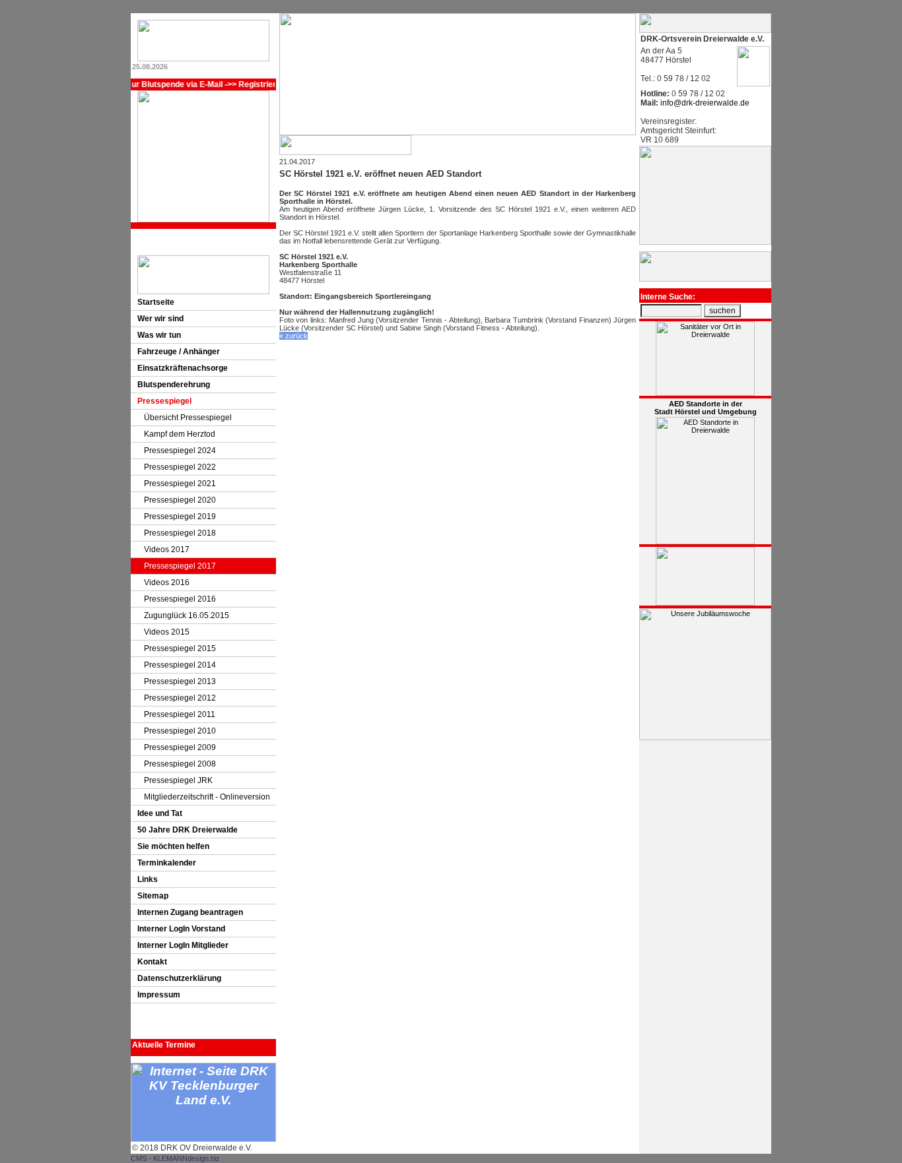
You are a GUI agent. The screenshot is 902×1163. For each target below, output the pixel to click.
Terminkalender (166, 862)
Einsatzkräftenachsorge (182, 368)
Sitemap (152, 895)
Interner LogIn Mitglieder (182, 945)
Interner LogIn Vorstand (181, 928)
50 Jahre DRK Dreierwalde (187, 829)
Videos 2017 (167, 549)
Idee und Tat (159, 813)
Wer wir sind (160, 318)
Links (147, 879)
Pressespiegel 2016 (180, 599)
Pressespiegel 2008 (180, 764)
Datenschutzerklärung (179, 978)
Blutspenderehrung (173, 384)
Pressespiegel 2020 (180, 500)
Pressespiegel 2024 (180, 450)
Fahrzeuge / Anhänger (178, 351)
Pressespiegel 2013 (180, 681)
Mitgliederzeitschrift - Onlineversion (207, 797)
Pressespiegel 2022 (180, 467)
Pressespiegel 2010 (180, 731)
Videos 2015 (167, 632)
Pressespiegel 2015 (180, 648)
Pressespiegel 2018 (180, 533)
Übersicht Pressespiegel (188, 417)
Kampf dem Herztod (179, 434)
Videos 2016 (167, 582)
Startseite (155, 302)
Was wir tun (159, 335)
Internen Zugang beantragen (190, 912)
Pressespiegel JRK (178, 780)
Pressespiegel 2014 (180, 665)
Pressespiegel (164, 401)
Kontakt (152, 961)
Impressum (158, 994)
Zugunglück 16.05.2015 (186, 615)
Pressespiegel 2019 (180, 516)
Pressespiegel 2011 (179, 714)
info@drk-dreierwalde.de (703, 103)
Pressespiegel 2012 (180, 698)
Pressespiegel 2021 (180, 483)
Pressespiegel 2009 (180, 747)
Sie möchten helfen (173, 846)
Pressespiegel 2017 (180, 566)
